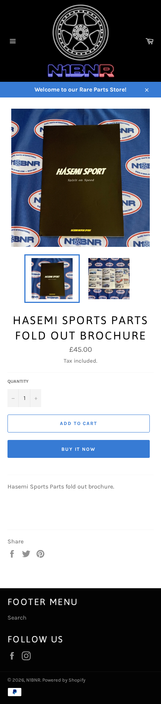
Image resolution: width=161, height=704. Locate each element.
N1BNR (33, 680)
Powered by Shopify (63, 680)
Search (17, 617)
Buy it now (78, 449)
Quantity (17, 381)
